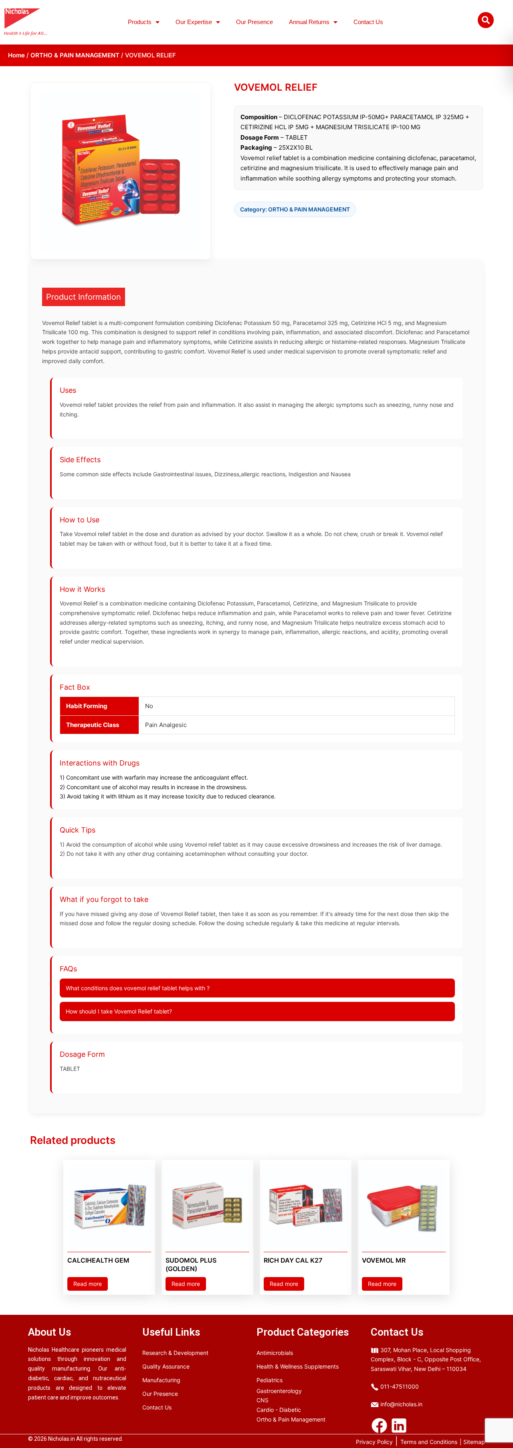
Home (16, 55)
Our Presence (254, 21)
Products (139, 21)
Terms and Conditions (428, 1441)
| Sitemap (472, 1441)
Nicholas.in (61, 1439)
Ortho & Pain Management (290, 1419)
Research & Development (175, 1352)
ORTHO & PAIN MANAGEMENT (74, 55)
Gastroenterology (279, 1390)
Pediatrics (269, 1380)
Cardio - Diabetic (278, 1409)
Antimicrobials (274, 1352)
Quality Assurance (166, 1366)
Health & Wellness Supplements (297, 1366)
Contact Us (368, 21)
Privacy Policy (374, 1441)
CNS (262, 1400)
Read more (87, 1283)
